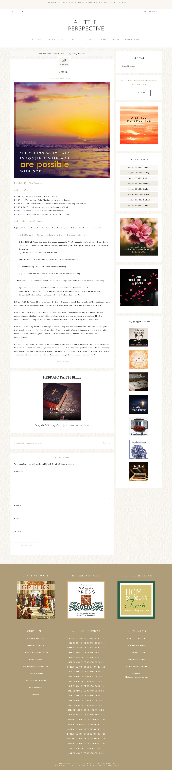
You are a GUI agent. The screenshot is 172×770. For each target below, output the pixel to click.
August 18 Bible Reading (139, 189)
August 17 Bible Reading (139, 194)
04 (82, 638)
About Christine (35, 673)
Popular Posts (35, 659)
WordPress (108, 765)
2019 (69, 672)
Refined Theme (74, 765)
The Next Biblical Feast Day (35, 652)
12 (104, 643)
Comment (19, 471)
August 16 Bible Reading (139, 200)
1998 (70, 753)
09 (96, 643)
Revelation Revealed (136, 652)
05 (85, 638)
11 (101, 643)
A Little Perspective (86, 25)
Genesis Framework (93, 765)
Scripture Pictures (35, 645)
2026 (69, 638)
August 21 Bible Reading (139, 173)
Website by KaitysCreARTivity (102, 763)
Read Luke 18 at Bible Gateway (27, 183)
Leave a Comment (62, 361)
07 (91, 638)
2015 (70, 691)
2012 (70, 705)
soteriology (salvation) (65, 78)
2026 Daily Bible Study (35, 638)
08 (93, 638)
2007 (69, 729)
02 (77, 638)
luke (51, 78)
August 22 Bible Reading (139, 167)
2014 (69, 696)
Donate (35, 695)
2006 (69, 734)
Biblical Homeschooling (136, 666)
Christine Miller (80, 763)
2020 (69, 667)
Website (18, 531)
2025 (69, 643)
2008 (69, 724)
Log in (117, 765)
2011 (70, 710)
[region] (35, 600)
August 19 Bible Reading (139, 183)
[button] (36, 600)
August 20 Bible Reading (139, 178)
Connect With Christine (35, 680)
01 (74, 638)
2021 (70, 662)
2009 (69, 719)
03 (79, 638)
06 (88, 638)
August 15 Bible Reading (139, 205)
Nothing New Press (136, 645)
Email (17, 518)
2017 (70, 681)
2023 (69, 652)
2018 (70, 676)
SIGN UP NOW (139, 92)
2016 (69, 686)
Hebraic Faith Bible (136, 659)
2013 (70, 700)
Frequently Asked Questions (35, 666)
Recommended (35, 687)
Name (17, 505)
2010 (69, 715)
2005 (69, 739)
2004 (69, 743)
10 (99, 643)
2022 (69, 657)
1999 (69, 748)
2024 (69, 648)
